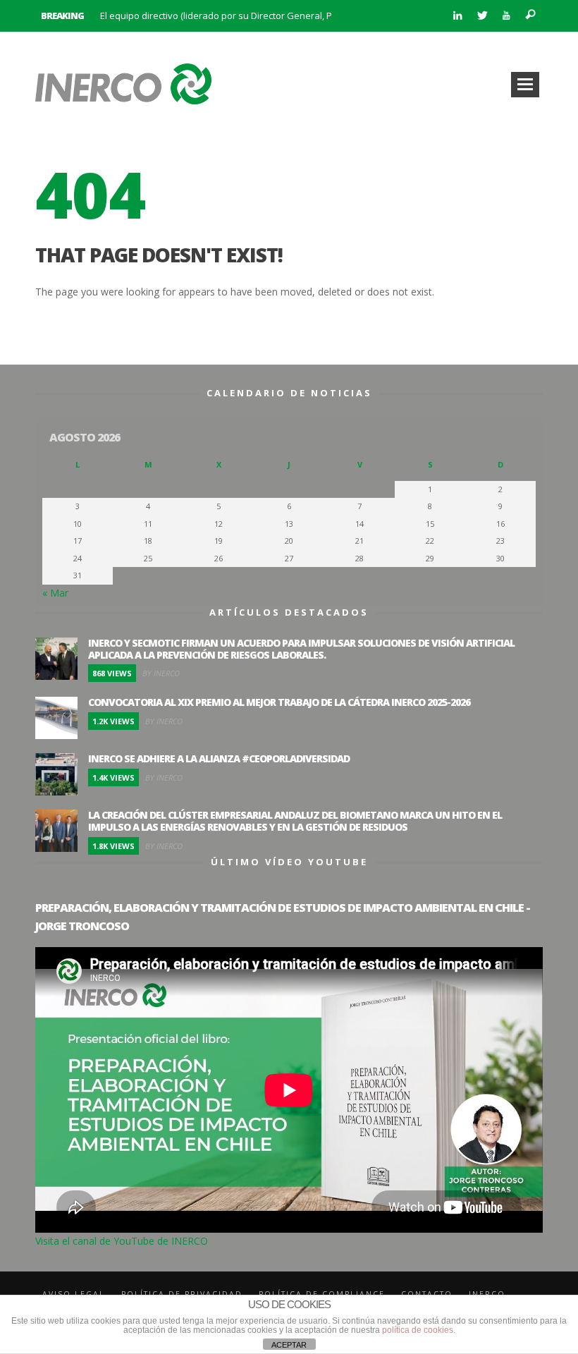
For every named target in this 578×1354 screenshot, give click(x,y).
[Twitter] (482, 16)
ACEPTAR (289, 1345)
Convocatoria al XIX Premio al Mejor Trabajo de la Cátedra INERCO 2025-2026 (279, 702)
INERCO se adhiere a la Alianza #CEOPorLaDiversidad (219, 758)
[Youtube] (506, 16)
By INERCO (161, 673)
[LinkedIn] (457, 16)
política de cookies (417, 1330)
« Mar (55, 592)
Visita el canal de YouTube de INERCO (121, 1241)
